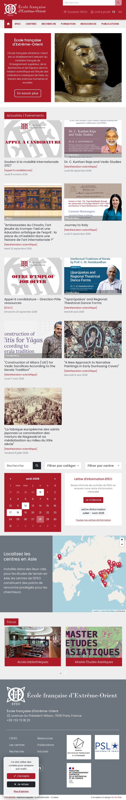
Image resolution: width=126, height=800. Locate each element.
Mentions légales (25, 797)
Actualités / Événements (25, 115)
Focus (11, 622)
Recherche (49, 24)
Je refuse (23, 784)
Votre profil (102, 12)
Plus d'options (21, 791)
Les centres (17, 745)
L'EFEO (13, 738)
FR (113, 12)
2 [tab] (65, 673)
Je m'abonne (93, 500)
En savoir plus (27, 93)
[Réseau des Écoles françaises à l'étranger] (79, 747)
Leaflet (95, 611)
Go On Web (116, 797)
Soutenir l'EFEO (77, 12)
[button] (105, 577)
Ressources (88, 24)
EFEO (18, 24)
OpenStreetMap (108, 611)
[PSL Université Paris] (107, 747)
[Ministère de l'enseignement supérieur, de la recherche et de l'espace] (79, 775)
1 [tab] (60, 673)
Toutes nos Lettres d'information (93, 520)
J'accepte (22, 776)
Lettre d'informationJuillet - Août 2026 (93, 511)
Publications (110, 24)
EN (120, 12)
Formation (68, 24)
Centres (31, 24)
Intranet (42, 751)
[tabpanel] (32, 647)
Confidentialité (42, 797)
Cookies (54, 797)
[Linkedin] (39, 768)
